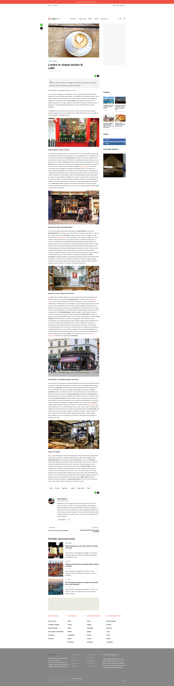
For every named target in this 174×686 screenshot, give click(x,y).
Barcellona (71, 642)
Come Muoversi (91, 666)
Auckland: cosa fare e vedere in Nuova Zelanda (108, 107)
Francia (89, 635)
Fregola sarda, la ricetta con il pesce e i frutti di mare (120, 125)
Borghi (90, 18)
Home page (75, 654)
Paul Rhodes (91, 404)
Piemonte (109, 628)
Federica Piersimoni (77, 678)
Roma (69, 621)
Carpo (51, 455)
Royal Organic (84, 166)
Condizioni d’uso (76, 663)
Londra (73, 488)
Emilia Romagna (111, 621)
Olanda (89, 631)
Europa (57, 488)
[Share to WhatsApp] (95, 76)
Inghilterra (65, 488)
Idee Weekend (104, 18)
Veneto (108, 638)
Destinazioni (73, 18)
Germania (90, 642)
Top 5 (88, 488)
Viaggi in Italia (82, 18)
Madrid (70, 631)
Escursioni (51, 635)
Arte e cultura (52, 621)
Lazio (107, 631)
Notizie (123, 5)
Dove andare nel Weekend (55, 631)
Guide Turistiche (91, 654)
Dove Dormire (91, 663)
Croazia (89, 638)
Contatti (50, 5)
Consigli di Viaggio (53, 624)
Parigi (69, 628)
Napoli (69, 638)
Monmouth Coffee (61, 237)
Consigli (96, 18)
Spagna (89, 624)
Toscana (108, 624)
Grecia (89, 621)
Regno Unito (80, 488)
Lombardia (109, 642)
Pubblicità (55, 5)
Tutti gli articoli (62, 519)
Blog (73, 657)
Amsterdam (71, 635)
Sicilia (108, 635)
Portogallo (90, 628)
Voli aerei (51, 638)
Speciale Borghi (53, 628)
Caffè (50, 488)
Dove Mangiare (91, 660)
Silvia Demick (62, 499)
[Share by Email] (98, 76)
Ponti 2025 (117, 5)
